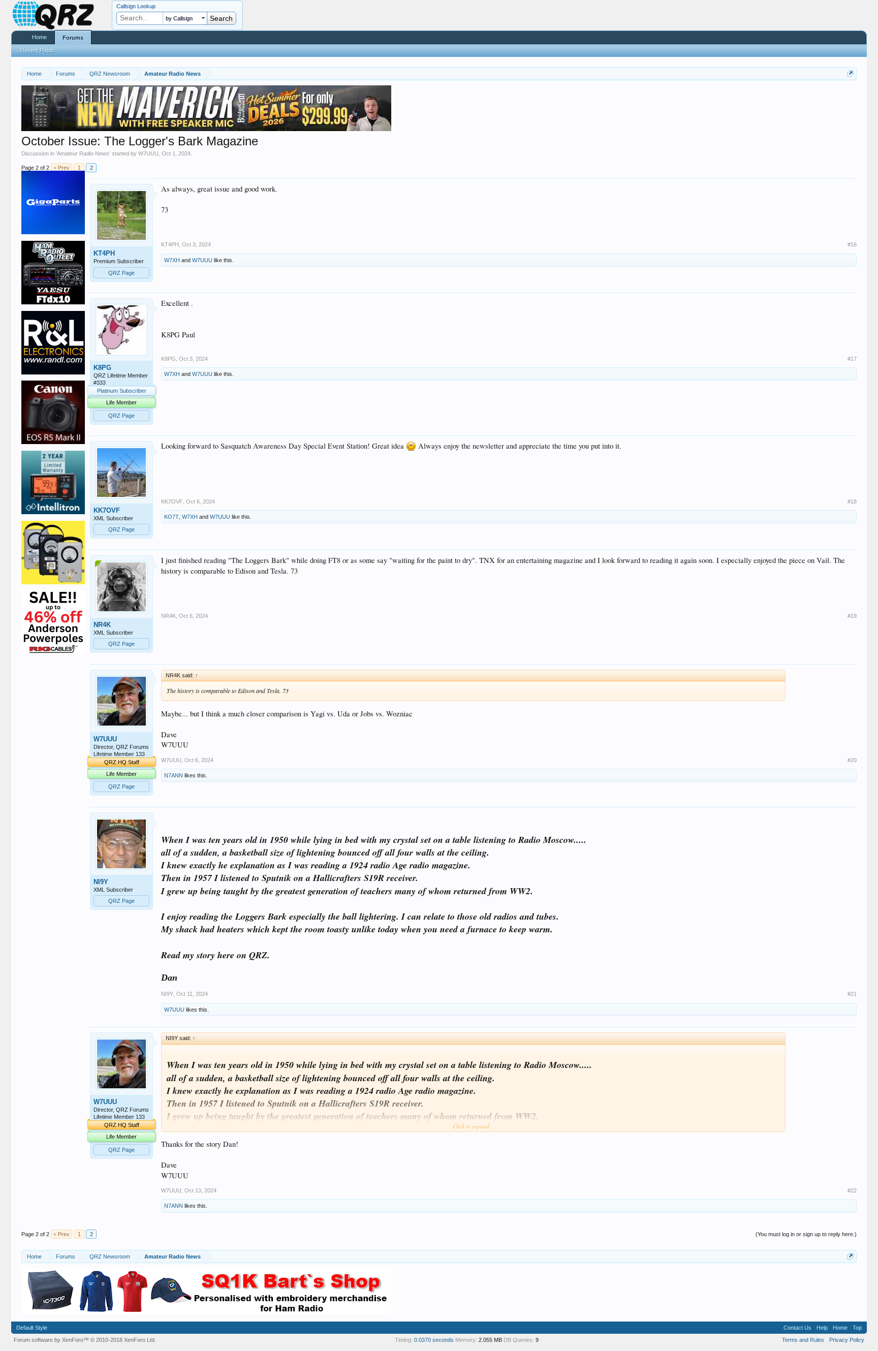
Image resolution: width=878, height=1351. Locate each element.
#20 (852, 760)
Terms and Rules (803, 1340)
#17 (852, 359)
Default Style (31, 1328)
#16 (852, 244)
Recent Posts (37, 50)
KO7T (171, 517)
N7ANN (173, 775)
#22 (852, 1190)
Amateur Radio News (83, 153)
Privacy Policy (846, 1340)
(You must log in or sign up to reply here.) (806, 1234)
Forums (72, 38)
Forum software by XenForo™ (85, 1340)
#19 (852, 616)
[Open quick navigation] (850, 73)
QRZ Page (121, 273)
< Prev (61, 168)
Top (857, 1328)
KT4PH (104, 253)
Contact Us (797, 1328)
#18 (852, 501)
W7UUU (148, 153)
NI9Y (100, 882)
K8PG (102, 367)
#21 (852, 994)
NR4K (102, 625)
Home (39, 37)
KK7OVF (106, 510)
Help (822, 1328)
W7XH (172, 260)
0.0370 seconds (434, 1340)
